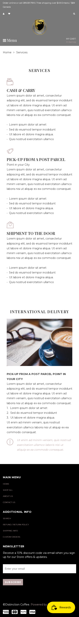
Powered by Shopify (44, 604)
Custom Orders (11, 537)
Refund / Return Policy (16, 524)
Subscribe (13, 582)
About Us (8, 496)
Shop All (8, 490)
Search (7, 518)
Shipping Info (10, 530)
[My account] (4, 14)
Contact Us (9, 502)
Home (7, 52)
